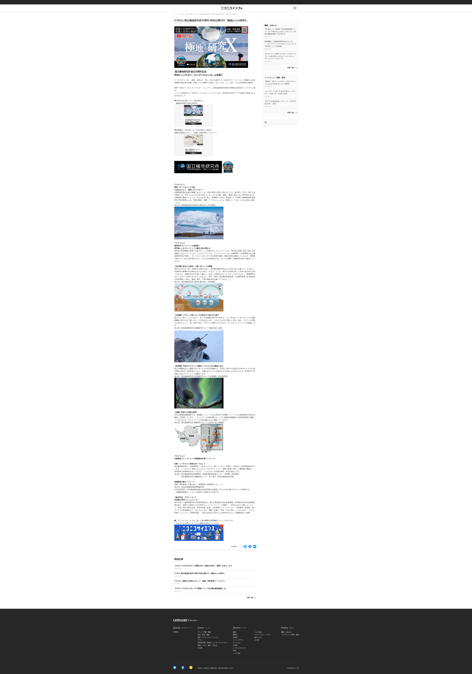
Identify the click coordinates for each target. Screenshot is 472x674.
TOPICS (175, 632)
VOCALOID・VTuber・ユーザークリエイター (213, 642)
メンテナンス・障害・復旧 (290, 634)
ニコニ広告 (258, 632)
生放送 (235, 637)
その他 (200, 648)
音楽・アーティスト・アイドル (208, 637)
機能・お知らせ (286, 632)
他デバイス (258, 637)
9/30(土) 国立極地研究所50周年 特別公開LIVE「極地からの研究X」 (216, 14)
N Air (234, 650)
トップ (176, 14)
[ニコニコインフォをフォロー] (174, 667)
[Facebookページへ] (182, 667)
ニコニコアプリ (238, 640)
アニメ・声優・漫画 (204, 632)
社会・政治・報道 (186, 14)
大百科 (235, 645)
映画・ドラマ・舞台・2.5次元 (207, 645)
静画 (234, 634)
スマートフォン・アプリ (262, 634)
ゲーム (200, 640)
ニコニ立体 (236, 653)
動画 (234, 632)
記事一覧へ (250, 597)
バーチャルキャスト (239, 648)
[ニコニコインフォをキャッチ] (190, 667)
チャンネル (236, 642)
